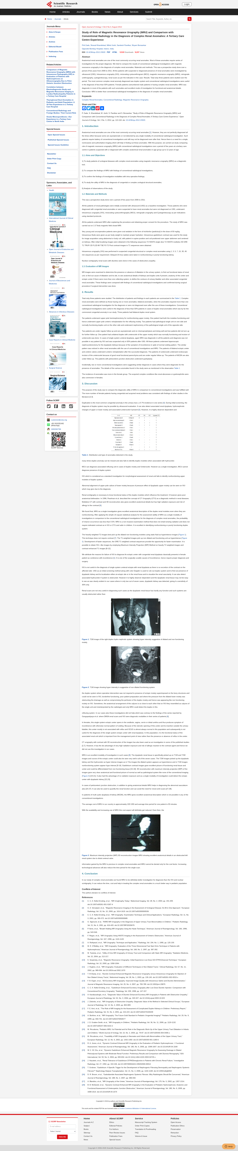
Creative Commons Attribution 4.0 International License (137, 1108)
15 (83, 995)
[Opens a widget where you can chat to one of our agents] (229, 1147)
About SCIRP (116, 1118)
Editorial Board (55, 47)
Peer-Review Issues (117, 1133)
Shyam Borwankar (139, 45)
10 (83, 960)
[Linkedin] (63, 406)
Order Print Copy (54, 159)
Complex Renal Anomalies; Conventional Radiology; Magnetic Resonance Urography (115, 100)
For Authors (114, 1129)
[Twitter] (48, 406)
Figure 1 (182, 535)
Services (134, 12)
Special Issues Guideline (58, 145)
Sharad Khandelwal (98, 45)
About (120, 12)
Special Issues (115, 1140)
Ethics (111, 1122)
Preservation (176, 1129)
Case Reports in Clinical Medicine (62, 340)
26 (83, 1074)
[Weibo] (71, 406)
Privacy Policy (176, 1136)
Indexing (52, 56)
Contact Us (52, 163)
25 (83, 1067)
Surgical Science (55, 368)
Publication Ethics (177, 1126)
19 (83, 1022)
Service (139, 1118)
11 (83, 967)
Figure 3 (86, 776)
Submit (148, 12)
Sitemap (87, 1133)
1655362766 (56, 429)
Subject (86, 1126)
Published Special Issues (58, 140)
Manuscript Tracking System (146, 1122)
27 (83, 1081)
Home (53, 12)
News (107, 12)
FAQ (49, 168)
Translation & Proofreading (145, 1129)
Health (51, 190)
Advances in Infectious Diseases (61, 312)
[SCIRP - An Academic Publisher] (61, 4)
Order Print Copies (142, 1126)
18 (83, 1015)
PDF (108, 52)
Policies (175, 1118)
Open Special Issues (56, 135)
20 (83, 1029)
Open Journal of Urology (91, 27)
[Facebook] (56, 406)
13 (83, 981)
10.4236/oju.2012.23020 (95, 52)
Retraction (175, 1133)
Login (187, 4)
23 (83, 1050)
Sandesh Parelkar (124, 45)
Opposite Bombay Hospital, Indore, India (98, 49)
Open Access (176, 1122)
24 (83, 1061)
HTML (114, 52)
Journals (80, 12)
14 (83, 988)
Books (95, 12)
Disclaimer (51, 173)
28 (83, 1085)
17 (83, 1008)
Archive (52, 42)
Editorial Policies (115, 1126)
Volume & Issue (141, 1136)
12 (83, 974)
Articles (66, 12)
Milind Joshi (111, 45)
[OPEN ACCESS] (161, 4)
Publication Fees (56, 52)
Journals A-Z (89, 1122)
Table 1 (177, 298)
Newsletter (51, 154)
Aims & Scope (54, 32)
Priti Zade (85, 45)
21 (83, 1036)
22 (83, 1043)
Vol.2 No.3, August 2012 (112, 27)
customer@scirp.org (59, 420)
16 (83, 1002)
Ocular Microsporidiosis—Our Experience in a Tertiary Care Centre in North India (59, 119)
